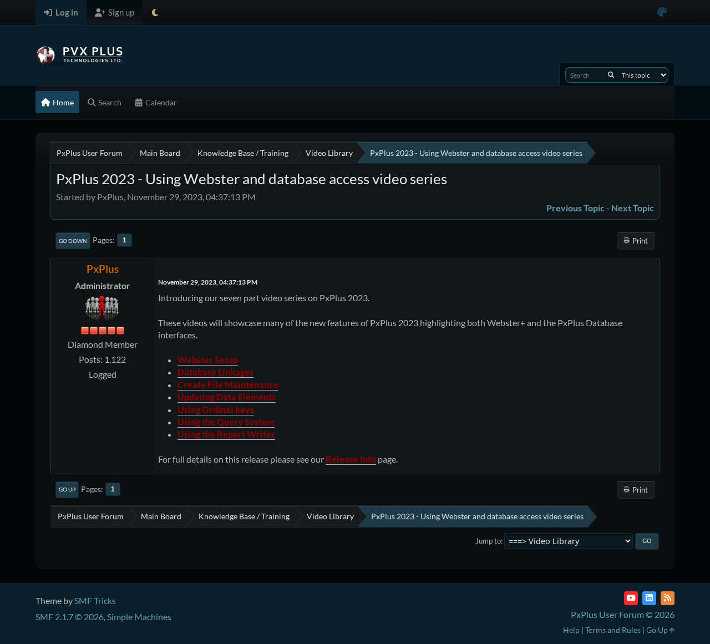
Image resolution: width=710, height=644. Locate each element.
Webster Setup (208, 359)
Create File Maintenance (228, 384)
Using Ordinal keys (216, 409)
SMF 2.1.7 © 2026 (70, 616)
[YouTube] (631, 598)
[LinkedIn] (649, 598)
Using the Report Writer (226, 434)
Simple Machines (139, 616)
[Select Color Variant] (662, 12)
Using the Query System (226, 422)
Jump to (488, 540)
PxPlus (103, 268)
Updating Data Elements (227, 397)
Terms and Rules (613, 630)
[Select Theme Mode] (155, 12)
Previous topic (575, 207)
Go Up (67, 489)
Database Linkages (215, 372)
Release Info (351, 459)
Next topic (632, 207)
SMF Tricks (95, 600)
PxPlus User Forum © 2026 (622, 614)
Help (571, 630)
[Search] (611, 75)
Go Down (73, 240)
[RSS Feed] (667, 598)
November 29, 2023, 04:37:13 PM (207, 282)
